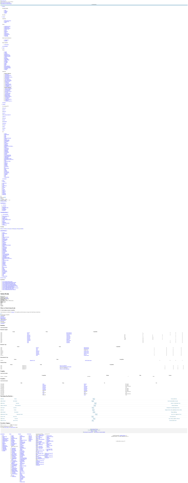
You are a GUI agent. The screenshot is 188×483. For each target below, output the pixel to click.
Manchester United (7, 55)
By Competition (6, 314)
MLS (3, 186)
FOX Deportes (6, 152)
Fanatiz (5, 133)
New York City (14, 453)
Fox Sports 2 (6, 143)
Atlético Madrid (6, 59)
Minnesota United (15, 471)
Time (6, 199)
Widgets (48, 437)
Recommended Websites (49, 444)
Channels (3, 104)
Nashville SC (7, 74)
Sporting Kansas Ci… (8, 100)
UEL (3, 183)
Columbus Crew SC (8, 86)
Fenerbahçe (6, 68)
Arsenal (5, 51)
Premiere (5, 170)
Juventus (5, 60)
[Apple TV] (10, 228)
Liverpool (5, 53)
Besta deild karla (3, 317)
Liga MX (5, 40)
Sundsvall (44, 386)
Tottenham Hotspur (7, 56)
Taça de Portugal (7, 34)
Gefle (28, 341)
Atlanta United (14, 457)
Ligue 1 (5, 32)
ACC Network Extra (5, 253)
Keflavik (28, 332)
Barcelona (12, 440)
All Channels (4, 178)
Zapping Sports (6, 177)
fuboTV (21, 449)
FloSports (5, 164)
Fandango (5, 163)
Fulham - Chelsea (41, 434)
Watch (1, 303)
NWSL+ (21, 474)
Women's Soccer (49, 435)
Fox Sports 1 (6, 141)
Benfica (5, 64)
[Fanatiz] (18, 228)
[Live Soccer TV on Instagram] (49, 457)
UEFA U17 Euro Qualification (64, 368)
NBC (5, 137)
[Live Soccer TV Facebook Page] (40, 461)
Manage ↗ (6, 212)
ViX (5, 176)
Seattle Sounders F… (8, 99)
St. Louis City (14, 467)
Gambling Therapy (122, 435)
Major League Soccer (7, 20)
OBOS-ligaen (68, 340)
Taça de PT (4, 193)
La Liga (5, 29)
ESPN (5, 136)
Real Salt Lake (7, 94)
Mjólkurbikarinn (2, 318)
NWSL (5, 22)
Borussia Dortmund (7, 66)
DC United (7, 83)
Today (5, 10)
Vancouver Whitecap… (8, 88)
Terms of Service (13, 427)
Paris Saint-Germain (7, 67)
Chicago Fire (7, 76)
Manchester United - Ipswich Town (39, 447)
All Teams (4, 102)
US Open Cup (6, 21)
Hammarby (44, 385)
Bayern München (14, 443)
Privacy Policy (6, 427)
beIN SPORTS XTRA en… (22, 463)
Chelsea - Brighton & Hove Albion (40, 443)
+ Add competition (5, 214)
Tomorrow (6, 11)
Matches (3, 6)
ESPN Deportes (6, 140)
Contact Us (48, 447)
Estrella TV (4, 261)
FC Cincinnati (7, 78)
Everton (5, 57)
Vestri (28, 333)
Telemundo (6, 150)
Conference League (5, 440)
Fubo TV (30, 436)
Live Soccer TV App (50, 436)
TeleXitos (5, 174)
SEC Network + (6, 172)
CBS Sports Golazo (7, 161)
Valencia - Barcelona (41, 458)
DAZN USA (6, 149)
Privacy (48, 439)
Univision (5, 153)
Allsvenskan (68, 337)
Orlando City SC (7, 81)
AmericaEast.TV (7, 156)
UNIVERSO (6, 151)
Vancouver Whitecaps (13, 463)
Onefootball (2, 316)
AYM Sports (6, 157)
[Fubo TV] (2, 228)
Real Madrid (6, 58)
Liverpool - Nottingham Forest (39, 441)
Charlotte (13, 451)
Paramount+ (6, 145)
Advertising (48, 438)
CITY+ (21, 466)
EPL (3, 188)
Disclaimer (48, 440)
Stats (1, 304)
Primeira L (4, 192)
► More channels (3, 277)
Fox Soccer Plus (6, 139)
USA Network (6, 148)
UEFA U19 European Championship (65, 366)
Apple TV (6, 144)
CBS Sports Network (7, 138)
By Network (2, 314)
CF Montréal (7, 85)
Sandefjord (28, 339)
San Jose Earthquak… (8, 91)
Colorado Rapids (7, 93)
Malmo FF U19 (32, 360)
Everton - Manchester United (39, 457)
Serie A (5, 30)
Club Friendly (6, 44)
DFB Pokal (6, 35)
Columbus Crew (14, 461)
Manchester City (6, 54)
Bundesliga (6, 31)
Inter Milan (6, 61)
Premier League (4, 218)
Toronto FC (7, 82)
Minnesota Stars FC (8, 96)
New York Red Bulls (8, 80)
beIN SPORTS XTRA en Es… (7, 258)
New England (14, 450)
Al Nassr (5, 69)
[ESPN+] (22, 228)
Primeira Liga (6, 33)
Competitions (2, 212)
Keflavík (13, 312)
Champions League (7, 26)
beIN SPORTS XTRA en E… (9, 159)
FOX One (5, 165)
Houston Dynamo (8, 89)
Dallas (13, 466)
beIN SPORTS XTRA (7, 158)
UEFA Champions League (6, 219)
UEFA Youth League (88, 360)
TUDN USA (6, 147)
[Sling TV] (6, 228)
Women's (3, 181)
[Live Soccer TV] (3, 0)
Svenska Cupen (86, 353)
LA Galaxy (7, 98)
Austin (13, 475)
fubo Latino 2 (6, 166)
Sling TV (30, 435)
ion (4, 167)
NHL (51, 449)
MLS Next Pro (6, 168)
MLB (47, 450)
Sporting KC (14, 476)
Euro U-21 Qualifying (63, 365)
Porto (5, 65)
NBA (47, 449)
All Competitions (5, 46)
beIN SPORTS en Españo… (8, 146)
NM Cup (85, 354)
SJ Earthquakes (14, 465)
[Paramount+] (14, 228)
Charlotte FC (7, 77)
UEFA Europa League (5, 223)
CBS (5, 135)
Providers (48, 441)
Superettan (68, 341)
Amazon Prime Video (7, 155)
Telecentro (6, 173)
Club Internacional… (8, 75)
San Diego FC (7, 97)
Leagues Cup (6, 39)
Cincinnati (13, 452)
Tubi (5, 175)
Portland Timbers (7, 95)
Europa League (6, 27)
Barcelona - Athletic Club (39, 438)
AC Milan (5, 62)
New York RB (14, 454)
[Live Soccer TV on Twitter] (40, 463)
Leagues (3, 16)
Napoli (5, 63)
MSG (5, 169)
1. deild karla (2, 323)
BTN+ (5, 160)
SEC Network (6, 171)
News (3, 180)
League (2, 199)
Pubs (47, 442)
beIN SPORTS (6, 134)
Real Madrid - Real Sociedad (39, 436)
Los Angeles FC (7, 90)
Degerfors (28, 337)
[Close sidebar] (0, 291)
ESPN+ (5, 142)
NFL (49, 449)
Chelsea (5, 52)
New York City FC (8, 79)
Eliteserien (68, 339)
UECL (3, 184)
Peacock (30, 438)
